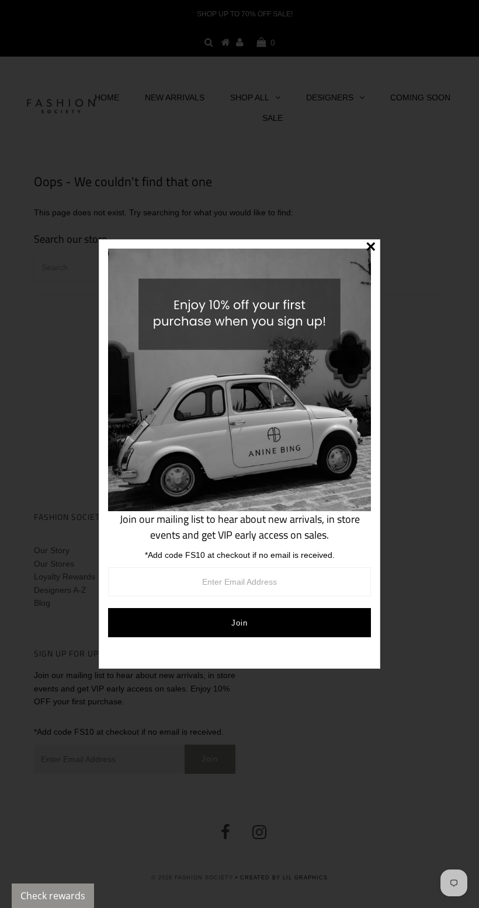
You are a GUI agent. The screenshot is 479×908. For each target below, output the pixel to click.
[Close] (371, 248)
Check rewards (52, 895)
